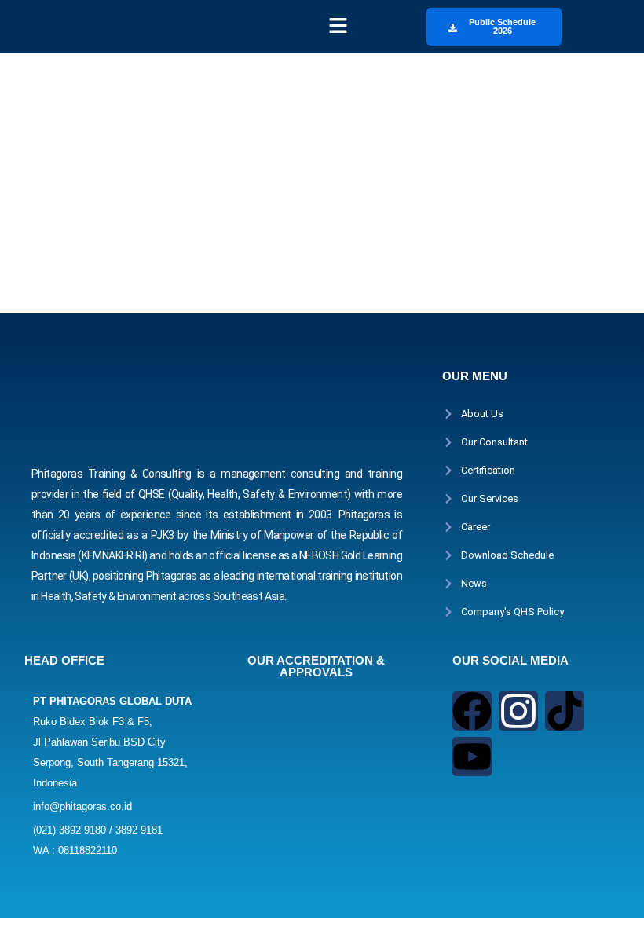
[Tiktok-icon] (564, 711)
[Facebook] (472, 711)
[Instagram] (518, 711)
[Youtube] (472, 756)
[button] (337, 26)
